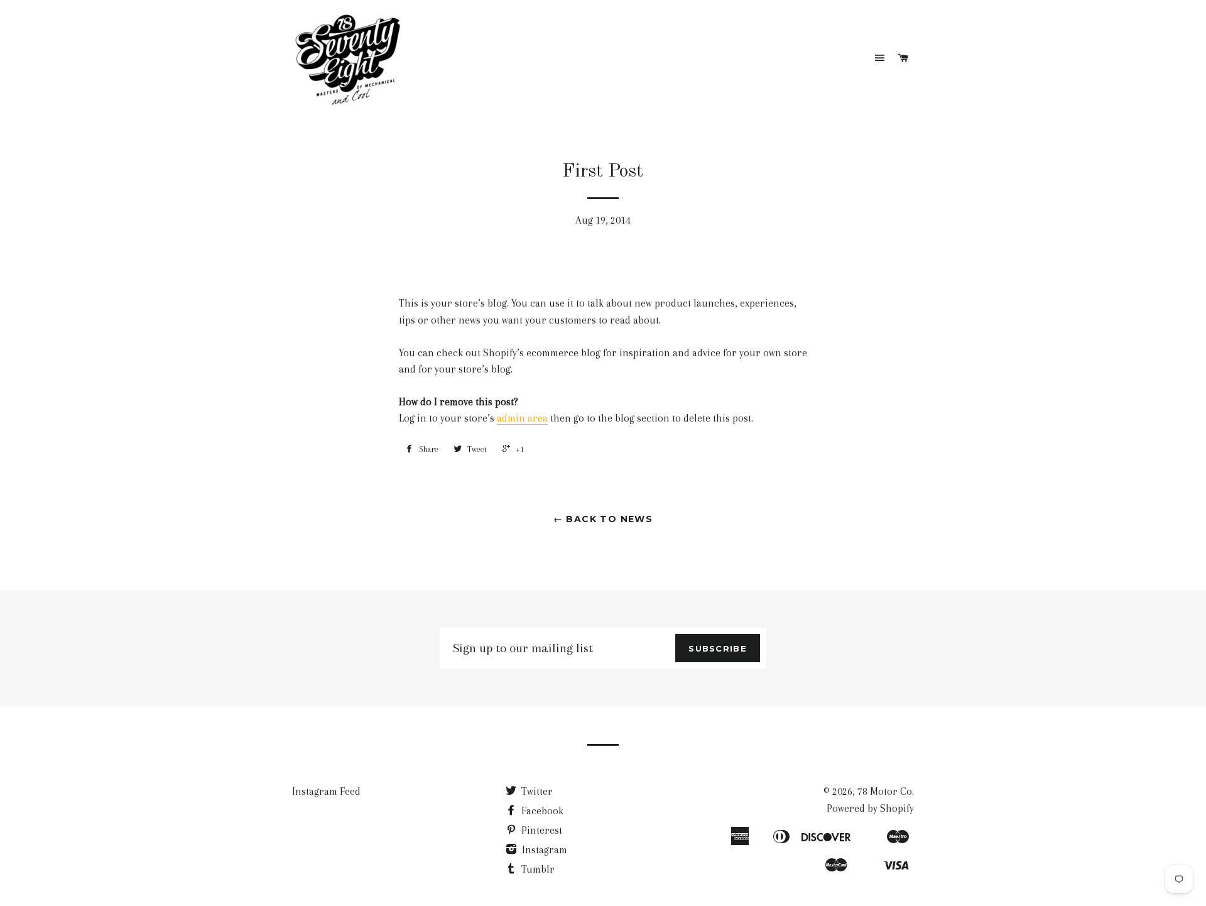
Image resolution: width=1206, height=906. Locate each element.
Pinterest (540, 830)
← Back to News (603, 519)
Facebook (541, 811)
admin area (522, 418)
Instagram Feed (326, 791)
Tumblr (537, 869)
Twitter (536, 791)
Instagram (543, 850)
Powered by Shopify (870, 808)
